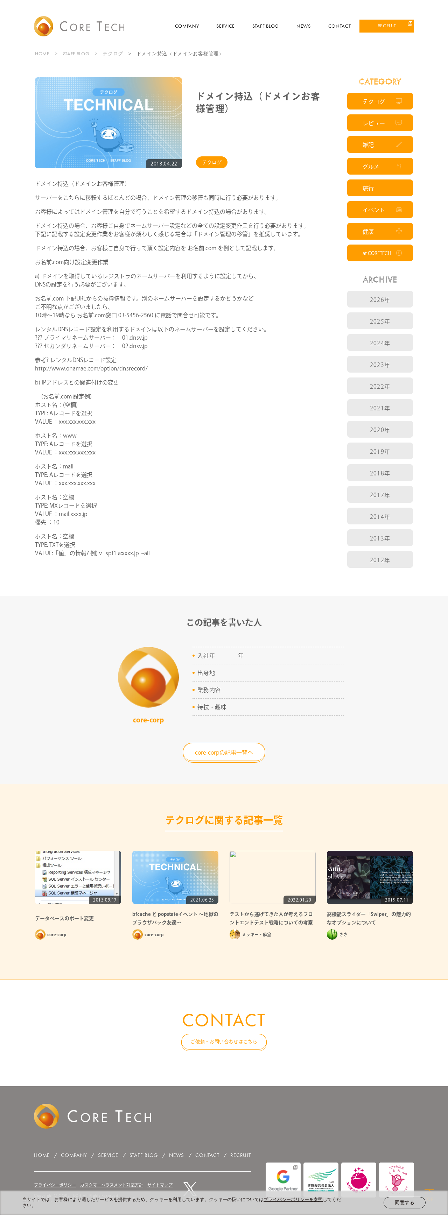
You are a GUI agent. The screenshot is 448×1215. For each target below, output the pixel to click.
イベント (374, 210)
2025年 (380, 321)
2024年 (380, 343)
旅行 (368, 188)
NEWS (303, 26)
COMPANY (187, 26)
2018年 (380, 473)
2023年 (380, 365)
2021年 (380, 408)
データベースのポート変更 (64, 918)
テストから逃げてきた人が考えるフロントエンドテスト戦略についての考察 (271, 918)
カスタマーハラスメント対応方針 (111, 1185)
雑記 (368, 145)
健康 (368, 231)
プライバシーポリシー (55, 1185)
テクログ (113, 53)
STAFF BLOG (265, 26)
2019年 (380, 451)
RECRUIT (387, 25)
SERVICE (225, 26)
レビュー (374, 123)
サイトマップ (160, 1185)
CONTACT (339, 26)
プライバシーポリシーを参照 (293, 1199)
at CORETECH (377, 253)
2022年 (380, 386)
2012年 (380, 560)
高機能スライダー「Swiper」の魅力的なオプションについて (369, 918)
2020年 (380, 430)
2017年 (380, 495)
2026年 (380, 300)
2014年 (380, 517)
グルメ (371, 166)
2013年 (380, 538)
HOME (42, 53)
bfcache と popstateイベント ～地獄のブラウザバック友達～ (175, 918)
